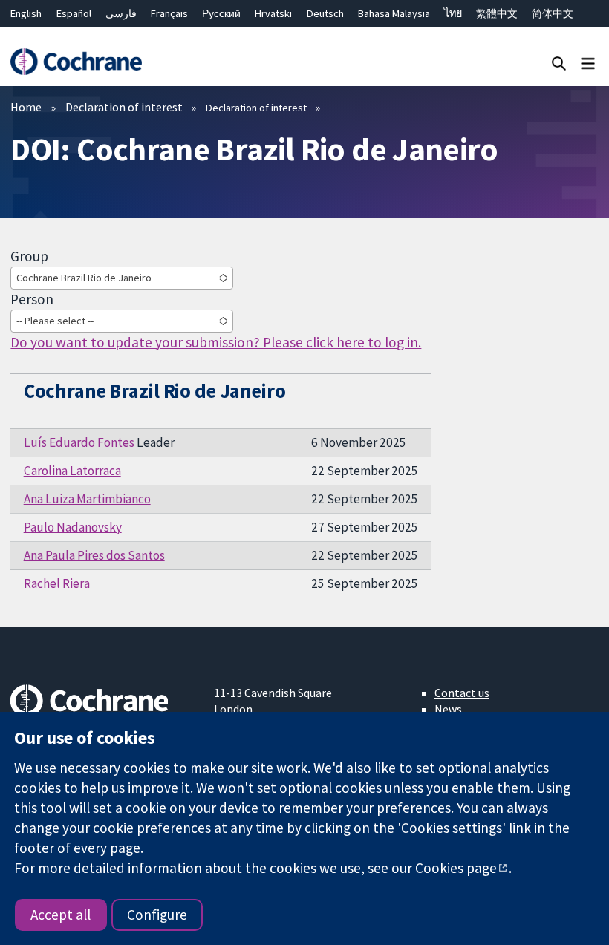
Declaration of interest (124, 106)
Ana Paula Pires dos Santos (94, 555)
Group (29, 256)
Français (169, 13)
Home (26, 106)
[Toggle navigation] (588, 63)
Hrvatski (273, 13)
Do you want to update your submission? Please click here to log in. (215, 342)
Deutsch (325, 13)
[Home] (75, 62)
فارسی (121, 13)
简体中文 (552, 13)
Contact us (461, 692)
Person (31, 299)
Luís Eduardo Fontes (79, 442)
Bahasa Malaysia (394, 13)
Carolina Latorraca (72, 470)
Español (73, 13)
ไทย (453, 13)
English (26, 13)
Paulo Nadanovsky (73, 527)
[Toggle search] (559, 63)
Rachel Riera (57, 583)
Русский (221, 13)
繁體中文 (497, 13)
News (448, 709)
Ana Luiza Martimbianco (87, 499)
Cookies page (456, 868)
